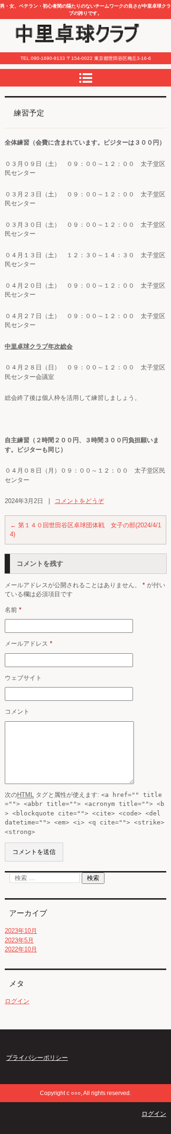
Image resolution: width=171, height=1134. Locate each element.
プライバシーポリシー (37, 1057)
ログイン (17, 1001)
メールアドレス (28, 643)
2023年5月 (19, 940)
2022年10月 (21, 949)
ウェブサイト (23, 677)
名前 (13, 609)
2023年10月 (21, 930)
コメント (17, 711)
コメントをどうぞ (79, 500)
